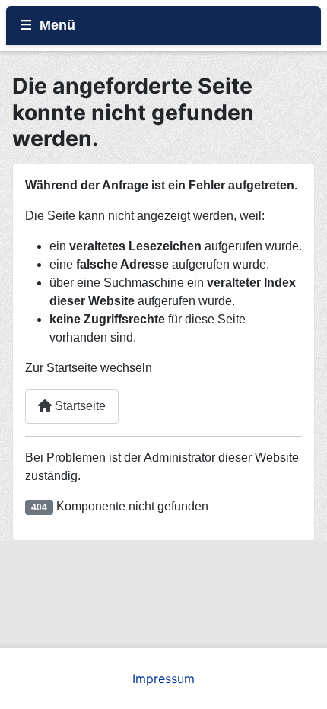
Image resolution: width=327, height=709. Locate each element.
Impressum (163, 678)
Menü (57, 25)
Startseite (79, 405)
